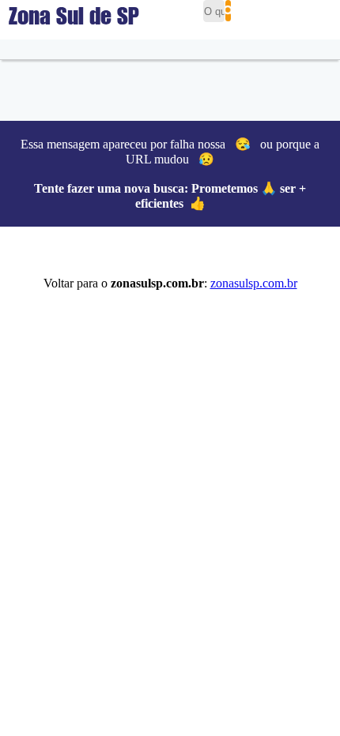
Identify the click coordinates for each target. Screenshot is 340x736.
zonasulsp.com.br (253, 283)
